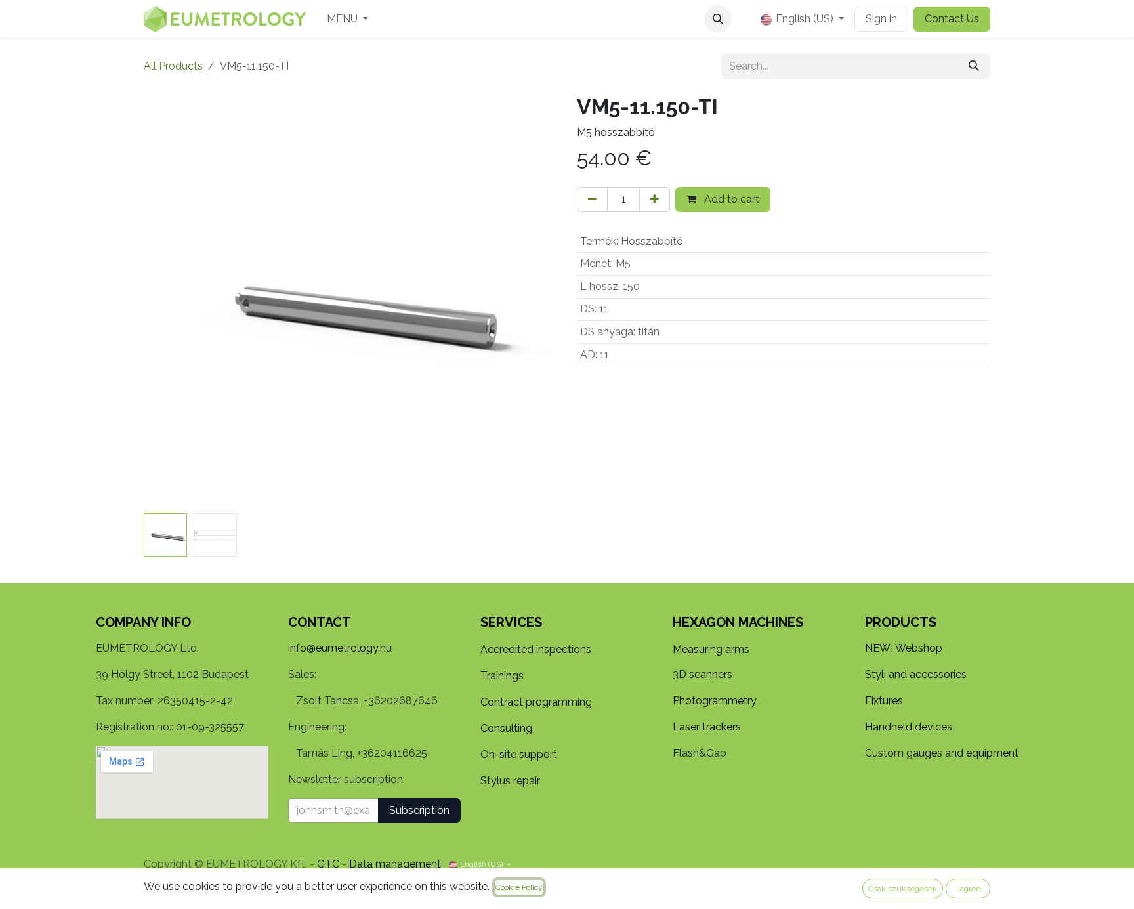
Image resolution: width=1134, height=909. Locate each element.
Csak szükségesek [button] (902, 888)
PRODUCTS (900, 622)
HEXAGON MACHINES (738, 622)
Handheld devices (908, 727)
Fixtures (884, 700)
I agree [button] (968, 888)
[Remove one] (592, 199)
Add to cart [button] (730, 199)
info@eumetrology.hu (340, 648)
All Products (173, 66)
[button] (718, 19)
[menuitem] (347, 19)
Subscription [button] (419, 810)
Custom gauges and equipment (941, 753)
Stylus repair (510, 780)
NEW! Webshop (903, 648)
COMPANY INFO (143, 622)
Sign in (881, 18)
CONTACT (319, 622)
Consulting (506, 728)
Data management (395, 864)
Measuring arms (711, 649)
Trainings (502, 675)
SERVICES (511, 622)
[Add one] (654, 199)
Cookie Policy (519, 887)
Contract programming (536, 702)
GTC (328, 864)
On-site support (518, 754)
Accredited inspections (535, 649)
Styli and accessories (916, 674)
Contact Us (952, 18)
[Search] (973, 66)
